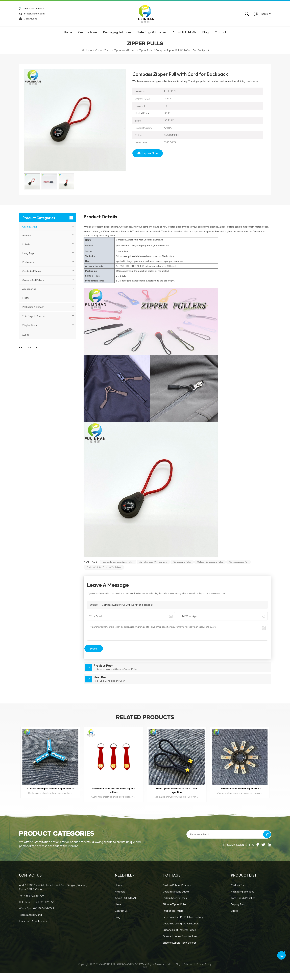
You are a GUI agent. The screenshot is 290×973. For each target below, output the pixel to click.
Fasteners (28, 262)
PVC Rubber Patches (175, 898)
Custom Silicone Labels (176, 891)
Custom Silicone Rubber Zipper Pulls (113, 788)
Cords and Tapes (31, 271)
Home (68, 32)
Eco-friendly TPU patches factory (183, 917)
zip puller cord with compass (153, 562)
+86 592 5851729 (34, 895)
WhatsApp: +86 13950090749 (36, 908)
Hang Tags (28, 253)
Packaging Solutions (117, 32)
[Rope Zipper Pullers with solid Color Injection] (50, 757)
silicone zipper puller (175, 904)
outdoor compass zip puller (210, 562)
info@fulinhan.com (34, 13)
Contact (220, 32)
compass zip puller (182, 562)
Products (120, 891)
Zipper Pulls (145, 50)
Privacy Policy (204, 964)
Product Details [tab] (100, 217)
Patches (27, 235)
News (118, 904)
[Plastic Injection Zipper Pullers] (177, 757)
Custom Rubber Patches (177, 885)
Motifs (26, 297)
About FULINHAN (184, 32)
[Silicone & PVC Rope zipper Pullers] (240, 757)
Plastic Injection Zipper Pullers (176, 788)
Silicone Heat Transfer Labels (179, 929)
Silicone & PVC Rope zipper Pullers (239, 788)
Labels (26, 244)
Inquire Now (150, 153)
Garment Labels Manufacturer (180, 936)
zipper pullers (211, 231)
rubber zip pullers (173, 910)
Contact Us (121, 910)
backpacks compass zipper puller (118, 562)
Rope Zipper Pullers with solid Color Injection (50, 790)
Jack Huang (30, 18)
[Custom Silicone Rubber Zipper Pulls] (113, 757)
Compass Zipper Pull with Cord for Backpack (127, 604)
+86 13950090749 (33, 8)
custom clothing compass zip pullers (103, 567)
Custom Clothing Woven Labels (181, 923)
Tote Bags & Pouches (151, 32)
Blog (205, 32)
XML (169, 964)
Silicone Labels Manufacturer (179, 942)
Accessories (29, 288)
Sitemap (188, 964)
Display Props (29, 325)
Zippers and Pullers (125, 50)
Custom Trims (87, 32)
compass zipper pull (238, 562)
